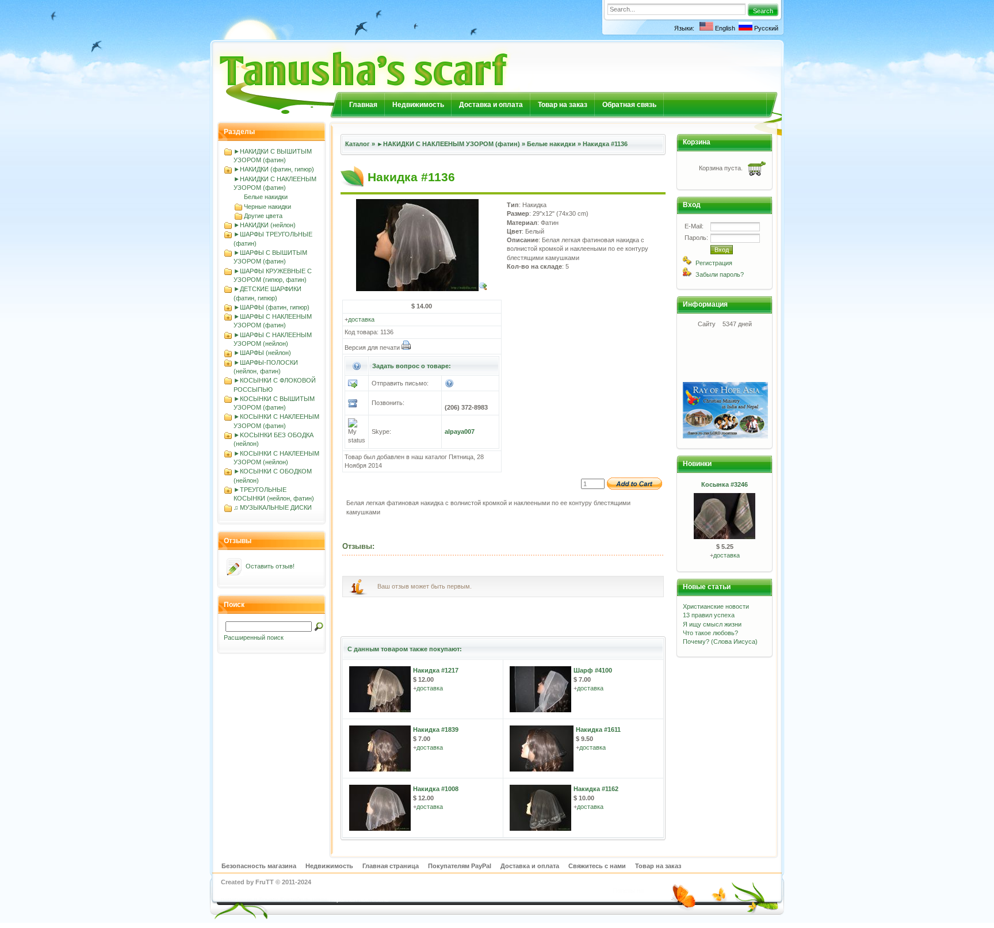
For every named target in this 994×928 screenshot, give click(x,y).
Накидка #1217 (435, 670)
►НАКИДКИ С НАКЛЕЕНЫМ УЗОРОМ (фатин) (448, 143)
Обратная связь (629, 105)
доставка (361, 319)
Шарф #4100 (593, 670)
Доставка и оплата (491, 105)
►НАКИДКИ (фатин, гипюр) (274, 169)
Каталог (357, 143)
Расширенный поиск (254, 637)
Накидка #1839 (435, 729)
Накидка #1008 (435, 788)
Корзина (696, 142)
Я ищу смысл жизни (712, 624)
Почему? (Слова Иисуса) (720, 641)
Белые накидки (266, 196)
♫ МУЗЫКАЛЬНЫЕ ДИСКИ (273, 507)
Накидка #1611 (598, 729)
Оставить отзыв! (270, 566)
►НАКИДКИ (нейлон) (265, 225)
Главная (363, 105)
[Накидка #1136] (422, 288)
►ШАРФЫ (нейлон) (262, 352)
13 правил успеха (709, 615)
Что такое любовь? (710, 632)
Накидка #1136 (605, 143)
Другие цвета (263, 215)
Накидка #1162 (596, 788)
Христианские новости (716, 606)
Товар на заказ (562, 105)
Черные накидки (267, 206)
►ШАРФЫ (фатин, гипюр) (271, 307)
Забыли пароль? (719, 274)
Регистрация (713, 262)
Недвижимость (418, 105)
